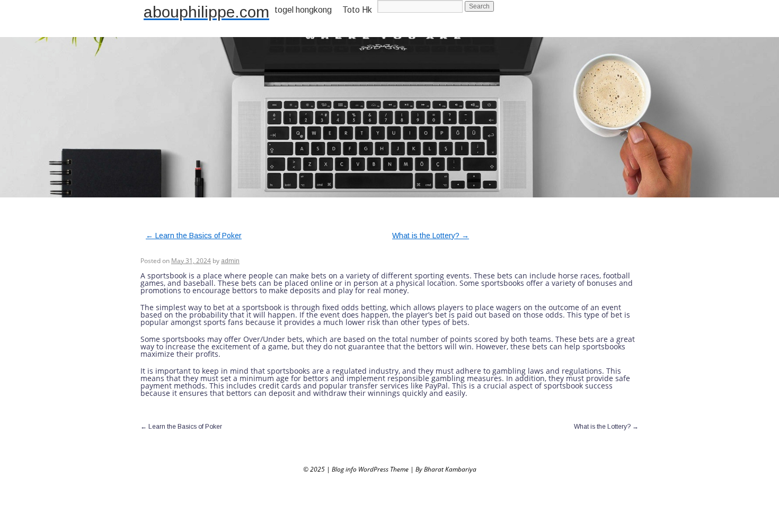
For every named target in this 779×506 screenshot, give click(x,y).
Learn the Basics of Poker (194, 235)
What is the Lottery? (430, 235)
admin (230, 261)
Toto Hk (357, 9)
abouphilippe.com (206, 12)
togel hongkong (303, 9)
